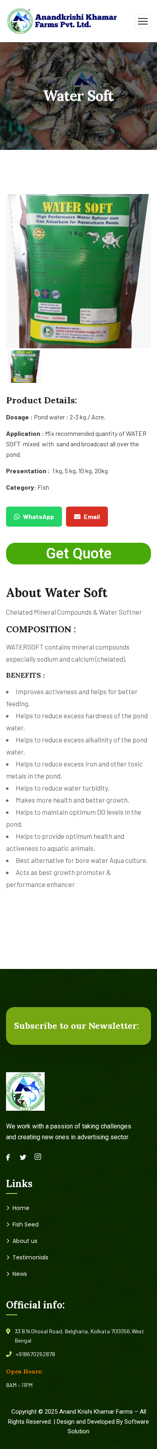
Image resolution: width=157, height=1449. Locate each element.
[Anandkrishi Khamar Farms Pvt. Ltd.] (62, 20)
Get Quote (79, 553)
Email (92, 516)
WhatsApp (38, 516)
